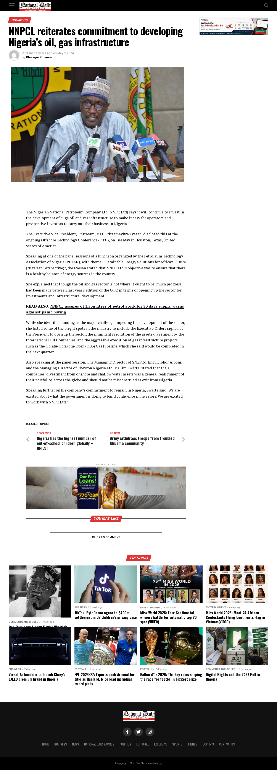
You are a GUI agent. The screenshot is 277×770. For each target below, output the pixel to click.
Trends (192, 744)
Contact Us (227, 744)
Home (45, 744)
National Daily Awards (99, 744)
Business (60, 744)
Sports (177, 744)
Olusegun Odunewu (39, 57)
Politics (125, 744)
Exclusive (160, 744)
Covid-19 (208, 744)
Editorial (142, 744)
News (75, 744)
